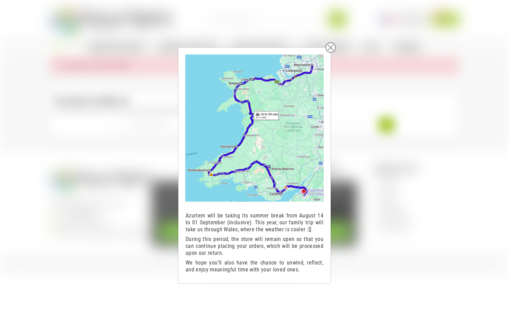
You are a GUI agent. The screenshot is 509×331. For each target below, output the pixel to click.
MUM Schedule (394, 228)
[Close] (330, 47)
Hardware (389, 189)
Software (388, 179)
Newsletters (391, 208)
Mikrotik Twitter (394, 218)
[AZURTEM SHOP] (111, 18)
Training (387, 199)
